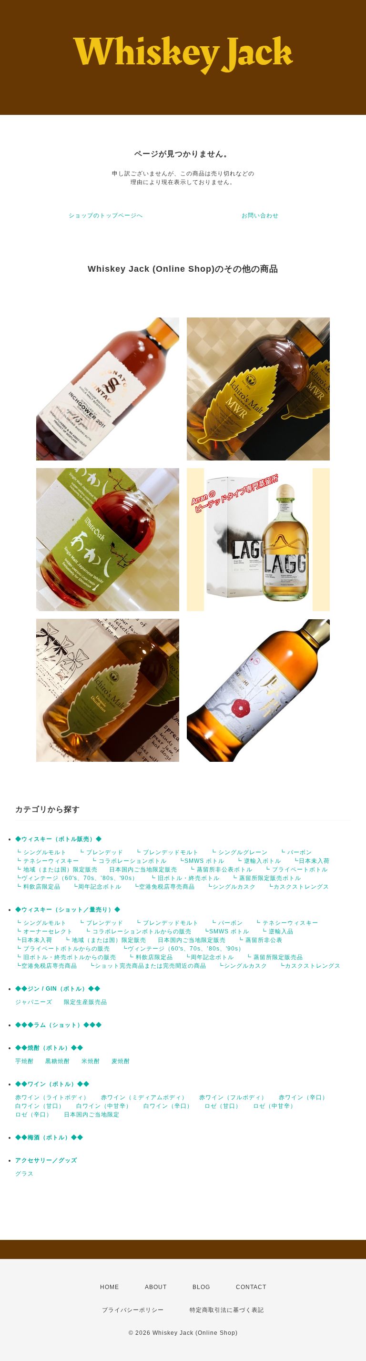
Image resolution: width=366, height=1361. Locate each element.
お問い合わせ (260, 215)
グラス (24, 1173)
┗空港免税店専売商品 (164, 886)
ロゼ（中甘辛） (274, 1106)
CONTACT (251, 1287)
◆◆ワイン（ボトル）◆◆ (52, 1084)
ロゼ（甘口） (223, 1106)
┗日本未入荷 (311, 861)
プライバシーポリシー (133, 1310)
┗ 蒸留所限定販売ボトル (266, 878)
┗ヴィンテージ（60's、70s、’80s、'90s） (76, 878)
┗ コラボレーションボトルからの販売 (138, 931)
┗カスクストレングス (298, 886)
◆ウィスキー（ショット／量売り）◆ (68, 909)
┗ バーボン (295, 852)
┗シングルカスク (231, 886)
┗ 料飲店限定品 (38, 886)
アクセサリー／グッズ (46, 1160)
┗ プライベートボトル (296, 869)
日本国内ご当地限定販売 (143, 869)
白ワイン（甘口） (40, 1106)
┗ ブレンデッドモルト (167, 852)
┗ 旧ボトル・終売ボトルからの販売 (65, 957)
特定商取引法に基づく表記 (227, 1310)
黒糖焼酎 (57, 1061)
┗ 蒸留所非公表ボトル (221, 869)
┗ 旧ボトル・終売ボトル (185, 878)
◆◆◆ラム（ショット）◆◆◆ (58, 1025)
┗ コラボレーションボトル (129, 861)
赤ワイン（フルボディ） (233, 1097)
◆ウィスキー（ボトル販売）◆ (58, 839)
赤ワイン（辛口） (303, 1097)
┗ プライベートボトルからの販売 (62, 948)
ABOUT (156, 1287)
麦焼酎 (121, 1061)
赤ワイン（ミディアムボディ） (144, 1097)
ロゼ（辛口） (33, 1114)
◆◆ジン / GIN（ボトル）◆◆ (58, 988)
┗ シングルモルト (41, 852)
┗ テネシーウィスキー (47, 861)
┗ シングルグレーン (239, 852)
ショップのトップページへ (106, 215)
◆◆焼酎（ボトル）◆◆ (49, 1047)
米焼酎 (90, 1061)
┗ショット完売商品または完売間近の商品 (147, 965)
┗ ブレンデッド (100, 852)
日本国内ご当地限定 (92, 1114)
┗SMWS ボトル (201, 861)
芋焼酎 (24, 1061)
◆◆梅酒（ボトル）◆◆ (49, 1137)
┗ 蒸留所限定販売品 (274, 957)
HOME (109, 1287)
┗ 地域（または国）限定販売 (56, 869)
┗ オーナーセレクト (44, 931)
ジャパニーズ (33, 1002)
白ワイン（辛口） (168, 1106)
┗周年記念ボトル (97, 886)
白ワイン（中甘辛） (104, 1106)
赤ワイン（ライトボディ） (52, 1097)
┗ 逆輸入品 (277, 931)
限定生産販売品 (85, 1002)
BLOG (201, 1287)
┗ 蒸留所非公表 (260, 940)
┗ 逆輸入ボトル (258, 861)
